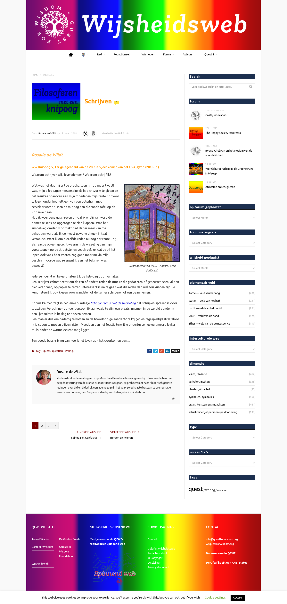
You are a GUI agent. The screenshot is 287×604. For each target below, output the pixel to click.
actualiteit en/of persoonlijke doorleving (213, 412)
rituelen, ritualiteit (199, 389)
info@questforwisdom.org (222, 539)
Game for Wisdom (42, 546)
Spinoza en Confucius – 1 (86, 437)
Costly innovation (215, 115)
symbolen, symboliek (201, 397)
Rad (99, 54)
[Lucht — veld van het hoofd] (85, 133)
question (57, 350)
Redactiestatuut (158, 553)
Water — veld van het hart (204, 300)
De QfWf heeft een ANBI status (226, 562)
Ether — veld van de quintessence (209, 323)
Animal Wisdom (41, 539)
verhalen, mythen (199, 381)
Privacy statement (158, 567)
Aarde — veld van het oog (204, 293)
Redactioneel (122, 54)
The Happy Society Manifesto (223, 132)
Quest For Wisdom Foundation (66, 551)
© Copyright (155, 558)
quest (46, 350)
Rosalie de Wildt (47, 133)
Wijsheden (148, 54)
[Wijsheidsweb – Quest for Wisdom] (143, 25)
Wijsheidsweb (40, 563)
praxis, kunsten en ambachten (207, 404)
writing (69, 350)
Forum (167, 54)
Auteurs (188, 54)
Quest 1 (209, 54)
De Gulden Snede (69, 539)
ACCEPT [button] (237, 597)
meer (175, 350)
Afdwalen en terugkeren (220, 187)
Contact (152, 539)
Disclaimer (154, 562)
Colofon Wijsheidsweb (161, 548)
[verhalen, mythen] (93, 133)
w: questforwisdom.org (220, 543)
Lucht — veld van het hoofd (205, 308)
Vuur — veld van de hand (204, 316)
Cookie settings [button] (215, 597)
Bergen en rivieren (121, 437)
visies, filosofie (198, 374)
